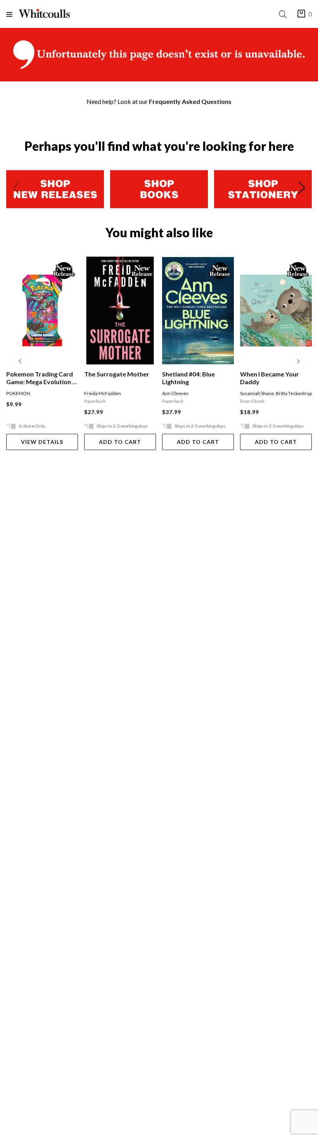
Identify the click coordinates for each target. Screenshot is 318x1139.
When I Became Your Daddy (269, 377)
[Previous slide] (16, 189)
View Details (42, 441)
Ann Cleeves (175, 393)
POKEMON (18, 393)
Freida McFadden (102, 393)
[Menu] (12, 14)
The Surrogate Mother (116, 374)
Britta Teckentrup (294, 393)
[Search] (284, 14)
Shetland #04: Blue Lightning (188, 377)
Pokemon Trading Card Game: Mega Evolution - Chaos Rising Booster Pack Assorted (40, 378)
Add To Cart (120, 441)
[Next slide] (301, 189)
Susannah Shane (257, 393)
